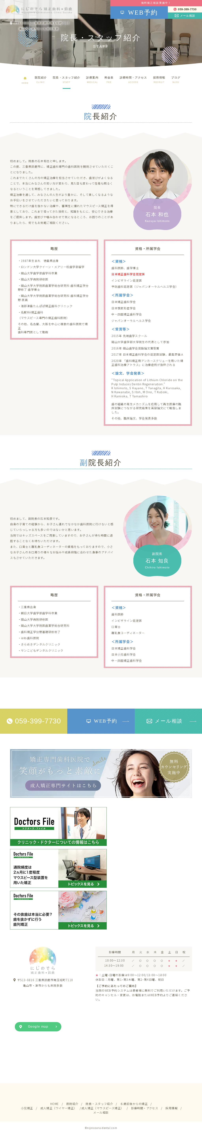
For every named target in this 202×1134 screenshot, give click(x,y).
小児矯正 (27, 1108)
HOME (54, 1104)
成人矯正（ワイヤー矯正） (58, 1108)
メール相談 (100, 1112)
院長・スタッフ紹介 (99, 1104)
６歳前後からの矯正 (134, 1104)
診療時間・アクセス (144, 1108)
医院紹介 (72, 1104)
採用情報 (172, 1108)
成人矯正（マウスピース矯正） (102, 1108)
